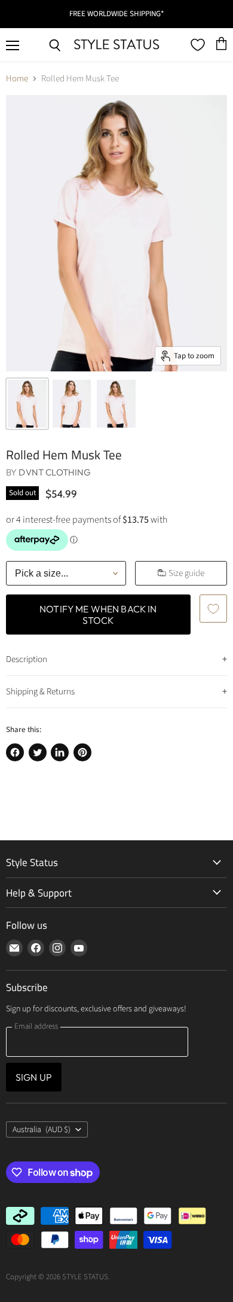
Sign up (34, 1077)
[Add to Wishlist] (213, 608)
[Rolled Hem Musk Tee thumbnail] (27, 404)
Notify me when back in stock (98, 614)
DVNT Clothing (55, 472)
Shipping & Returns (40, 691)
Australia (41, 1130)
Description (26, 659)
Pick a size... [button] (41, 573)
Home (17, 79)
